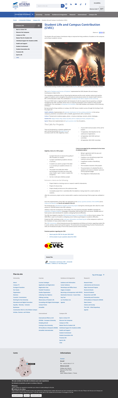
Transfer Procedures (44, 290)
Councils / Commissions (19, 297)
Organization (16, 292)
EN (101, 9)
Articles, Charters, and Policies (21, 312)
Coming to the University (46, 325)
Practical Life (19, 52)
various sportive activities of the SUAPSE (88, 201)
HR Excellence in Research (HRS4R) (93, 300)
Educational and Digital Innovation (22, 302)
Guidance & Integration (59, 14)
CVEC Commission (52, 223)
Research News (88, 282)
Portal (15, 20)
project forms (63, 131)
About (15, 282)
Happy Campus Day (56, 118)
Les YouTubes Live (66, 300)
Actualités (41, 307)
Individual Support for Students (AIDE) (27, 40)
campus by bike (66, 118)
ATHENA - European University (47, 320)
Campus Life (93, 14)
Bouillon (75, 86)
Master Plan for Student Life (24, 38)
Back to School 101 (21, 29)
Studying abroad (43, 323)
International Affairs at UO (46, 318)
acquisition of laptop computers (53, 211)
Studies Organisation (44, 292)
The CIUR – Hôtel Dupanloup (92, 307)
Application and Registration (47, 285)
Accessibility (97, 3)
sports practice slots (71, 121)
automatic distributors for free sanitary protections (78, 112)
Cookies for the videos (19, 389)
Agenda (63, 302)
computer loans (90, 118)
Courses (47, 14)
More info (39, 383)
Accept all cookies (36, 395)
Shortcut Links (93, 9)
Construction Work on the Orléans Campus (25, 310)
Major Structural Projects (91, 287)
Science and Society (89, 305)
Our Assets (16, 290)
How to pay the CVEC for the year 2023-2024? (62, 234)
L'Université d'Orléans (25, 20)
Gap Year (63, 297)
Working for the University (20, 300)
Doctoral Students (89, 292)
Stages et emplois (65, 290)
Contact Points (43, 305)
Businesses (16, 307)
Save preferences (17, 395)
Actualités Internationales (46, 330)
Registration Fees (43, 287)
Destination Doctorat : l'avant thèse (70, 295)
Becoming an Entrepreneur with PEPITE (71, 292)
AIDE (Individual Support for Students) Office (75, 215)
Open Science (87, 302)
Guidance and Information (68, 282)
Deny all (27, 395)
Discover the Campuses (22, 32)
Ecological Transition (19, 287)
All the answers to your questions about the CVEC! (63, 237)
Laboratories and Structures (92, 285)
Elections (15, 295)
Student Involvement (22, 46)
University (39, 14)
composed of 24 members (69, 104)
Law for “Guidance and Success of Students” (59, 91)
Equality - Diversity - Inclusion (21, 305)
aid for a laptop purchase (78, 118)
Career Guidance (65, 285)
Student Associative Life (23, 49)
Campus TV (16, 285)
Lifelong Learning (43, 297)
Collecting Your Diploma (45, 295)
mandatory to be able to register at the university (84, 98)
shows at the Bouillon (50, 203)
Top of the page (97, 275)
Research (72, 14)
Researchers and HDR (90, 295)
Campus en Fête (20, 35)
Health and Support (21, 43)
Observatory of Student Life (46, 300)
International (82, 14)
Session (15, 386)
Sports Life (19, 54)
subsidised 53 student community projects (66, 205)
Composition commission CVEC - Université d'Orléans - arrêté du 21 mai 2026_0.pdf (58, 262)
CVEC (17, 57)
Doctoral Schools (88, 290)
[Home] (15, 4)
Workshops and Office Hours (69, 287)
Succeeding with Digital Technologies (49, 302)
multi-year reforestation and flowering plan (75, 219)
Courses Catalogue (44, 282)
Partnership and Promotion (91, 297)
